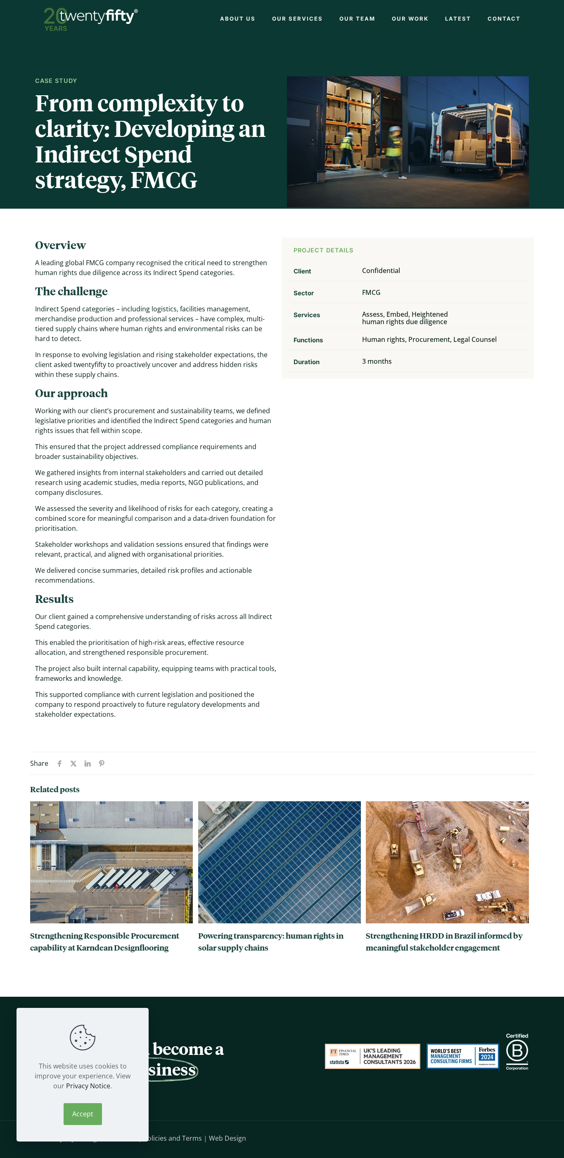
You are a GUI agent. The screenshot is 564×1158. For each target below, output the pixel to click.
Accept (82, 1113)
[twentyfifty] (90, 18)
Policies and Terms (172, 1138)
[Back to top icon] (520, 1137)
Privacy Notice (88, 1085)
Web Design (227, 1138)
